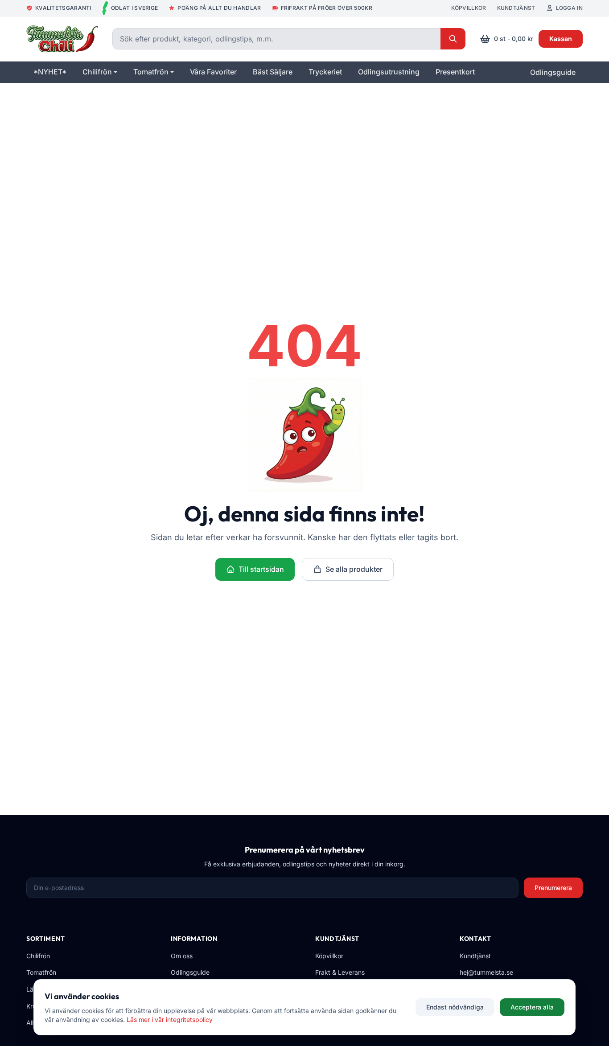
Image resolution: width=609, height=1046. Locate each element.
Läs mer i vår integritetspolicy (170, 1019)
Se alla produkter (354, 569)
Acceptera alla (532, 1007)
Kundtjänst (516, 7)
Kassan (560, 38)
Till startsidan (261, 569)
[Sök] (452, 38)
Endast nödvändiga (455, 1007)
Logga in (569, 7)
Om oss (182, 956)
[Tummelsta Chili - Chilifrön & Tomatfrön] (62, 38)
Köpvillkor (468, 7)
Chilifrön (38, 956)
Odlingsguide (553, 72)
